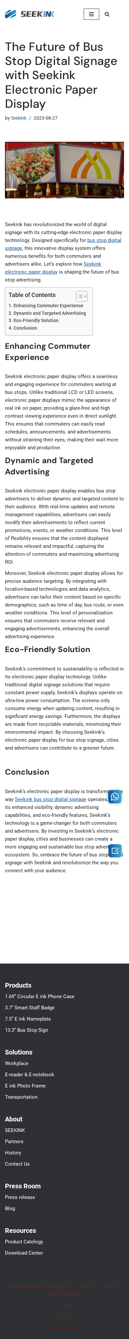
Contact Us (17, 1164)
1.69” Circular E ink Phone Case (39, 996)
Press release (20, 1197)
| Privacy (64, 1316)
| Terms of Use (64, 1327)
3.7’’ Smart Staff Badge (30, 1008)
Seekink (18, 118)
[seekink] (30, 14)
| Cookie (64, 1305)
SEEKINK (15, 1130)
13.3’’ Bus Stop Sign (26, 1030)
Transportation (21, 1097)
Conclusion (25, 328)
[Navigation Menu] (91, 14)
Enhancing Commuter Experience (48, 305)
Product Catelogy (24, 1242)
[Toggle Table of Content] (78, 296)
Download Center (24, 1253)
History (13, 1153)
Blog (10, 1208)
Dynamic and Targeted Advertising (50, 313)
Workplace (16, 1063)
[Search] (107, 14)
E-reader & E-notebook (29, 1075)
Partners (14, 1142)
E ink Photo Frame (25, 1086)
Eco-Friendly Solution (36, 320)
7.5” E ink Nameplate (28, 1019)
